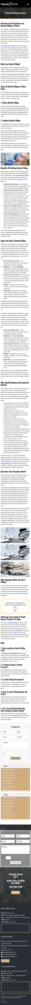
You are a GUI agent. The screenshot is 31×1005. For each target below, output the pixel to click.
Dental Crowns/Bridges (8, 772)
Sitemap (3, 1000)
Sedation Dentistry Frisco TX (9, 815)
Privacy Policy (4, 1002)
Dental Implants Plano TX (8, 775)
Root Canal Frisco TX (7, 812)
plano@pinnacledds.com (9, 952)
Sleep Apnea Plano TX (7, 789)
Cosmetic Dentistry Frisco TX (9, 798)
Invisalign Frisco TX (7, 809)
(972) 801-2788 (6, 943)
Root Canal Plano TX (7, 783)
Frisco (6, 795)
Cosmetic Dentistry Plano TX (9, 769)
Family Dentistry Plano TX (8, 777)
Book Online (5, 961)
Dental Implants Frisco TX (8, 803)
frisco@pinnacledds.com (9, 954)
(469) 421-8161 (6, 950)
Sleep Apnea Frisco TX (8, 817)
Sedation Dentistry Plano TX (9, 786)
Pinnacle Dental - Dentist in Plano (11, 996)
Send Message (15, 758)
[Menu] (28, 3)
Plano (5, 766)
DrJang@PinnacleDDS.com (9, 956)
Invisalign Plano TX (7, 780)
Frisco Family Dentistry (8, 806)
